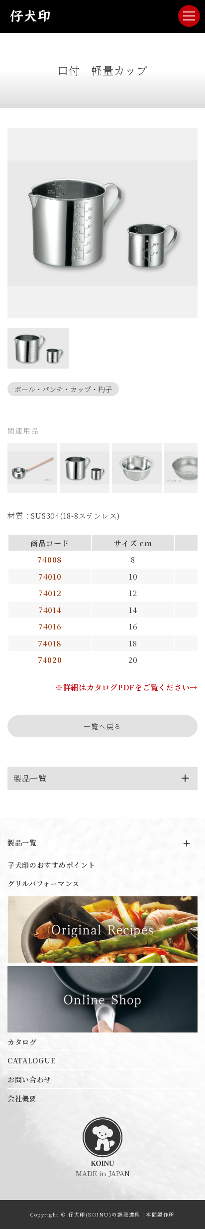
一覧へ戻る (103, 726)
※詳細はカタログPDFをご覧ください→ (126, 687)
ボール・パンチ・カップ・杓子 (63, 389)
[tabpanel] (102, 223)
